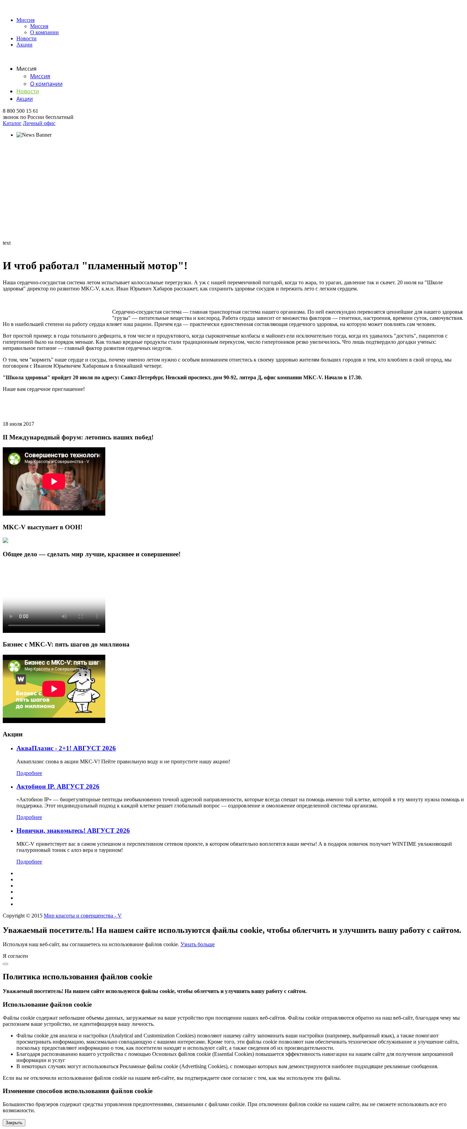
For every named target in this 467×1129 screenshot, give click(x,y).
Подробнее (29, 773)
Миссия (25, 20)
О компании (44, 32)
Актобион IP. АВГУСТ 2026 (57, 786)
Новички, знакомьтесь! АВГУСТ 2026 (73, 830)
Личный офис (39, 123)
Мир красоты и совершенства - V (83, 916)
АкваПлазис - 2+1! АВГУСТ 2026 (66, 748)
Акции (24, 44)
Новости (26, 38)
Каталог (12, 123)
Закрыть (14, 1122)
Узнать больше (198, 944)
